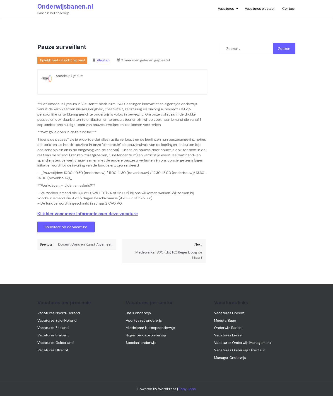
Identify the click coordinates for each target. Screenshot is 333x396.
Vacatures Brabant (53, 335)
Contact (289, 8)
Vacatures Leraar (228, 335)
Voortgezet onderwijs (144, 320)
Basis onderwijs (138, 313)
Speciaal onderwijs (141, 342)
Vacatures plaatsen (260, 8)
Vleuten (103, 60)
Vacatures (226, 8)
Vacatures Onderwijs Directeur (239, 350)
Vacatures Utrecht (52, 350)
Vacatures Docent (229, 313)
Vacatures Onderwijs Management (242, 342)
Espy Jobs (187, 388)
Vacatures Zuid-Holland (57, 320)
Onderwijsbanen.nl (65, 6)
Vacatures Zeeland (53, 327)
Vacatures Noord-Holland (58, 313)
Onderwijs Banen (227, 327)
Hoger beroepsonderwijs (146, 335)
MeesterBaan (225, 320)
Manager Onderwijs (230, 357)
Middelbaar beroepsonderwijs (150, 327)
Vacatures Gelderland (55, 342)
